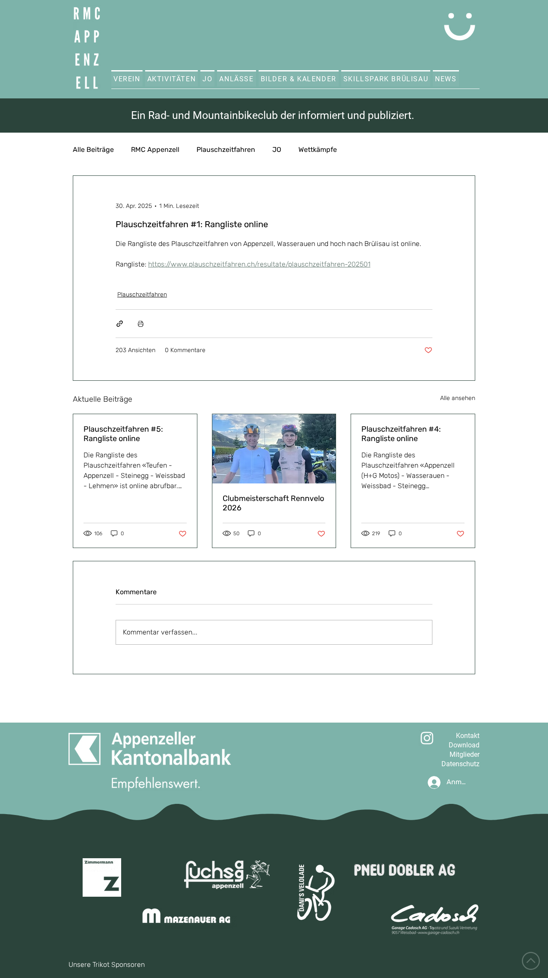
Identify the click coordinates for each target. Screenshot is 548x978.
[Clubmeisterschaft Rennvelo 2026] (274, 448)
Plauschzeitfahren (226, 149)
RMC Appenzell (155, 149)
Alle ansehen (457, 398)
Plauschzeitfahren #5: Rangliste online (123, 433)
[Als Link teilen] (120, 324)
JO (276, 149)
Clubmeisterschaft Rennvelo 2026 (273, 503)
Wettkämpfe (317, 149)
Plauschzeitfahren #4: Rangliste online (401, 433)
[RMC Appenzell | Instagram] (427, 737)
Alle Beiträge (93, 149)
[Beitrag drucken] (141, 324)
